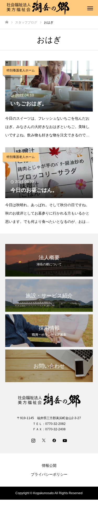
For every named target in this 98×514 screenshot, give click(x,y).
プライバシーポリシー (49, 474)
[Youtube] (64, 440)
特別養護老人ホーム (21, 70)
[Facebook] (54, 440)
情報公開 (49, 465)
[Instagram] (33, 440)
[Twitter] (44, 440)
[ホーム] (6, 22)
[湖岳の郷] (49, 401)
